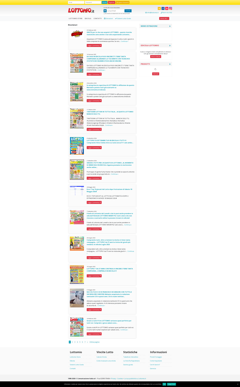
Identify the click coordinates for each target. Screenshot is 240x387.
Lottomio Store (75, 357)
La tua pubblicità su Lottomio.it (135, 379)
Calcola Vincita (102, 357)
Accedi (104, 2)
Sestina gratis (128, 365)
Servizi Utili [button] (163, 18)
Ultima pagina (94, 342)
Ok (164, 384)
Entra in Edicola (155, 56)
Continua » (124, 41)
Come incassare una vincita (106, 361)
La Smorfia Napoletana (131, 361)
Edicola (72, 361)
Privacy (113, 379)
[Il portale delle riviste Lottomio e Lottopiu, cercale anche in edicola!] (82, 10)
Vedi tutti (155, 74)
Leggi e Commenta (94, 45)
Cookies (120, 379)
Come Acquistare (156, 361)
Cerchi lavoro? (155, 365)
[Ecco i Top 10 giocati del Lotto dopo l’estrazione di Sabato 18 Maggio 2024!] (77, 190)
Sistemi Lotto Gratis (124, 18)
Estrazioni (109, 18)
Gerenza (153, 368)
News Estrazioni (149, 26)
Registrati (111, 2)
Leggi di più (171, 384)
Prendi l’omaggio (156, 357)
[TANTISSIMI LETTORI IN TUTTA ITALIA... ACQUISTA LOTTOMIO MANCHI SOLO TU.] (77, 118)
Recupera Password (123, 2)
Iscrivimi (128, 10)
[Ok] (238, 384)
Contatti (73, 368)
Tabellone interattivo (130, 357)
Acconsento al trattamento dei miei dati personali (117, 13)
